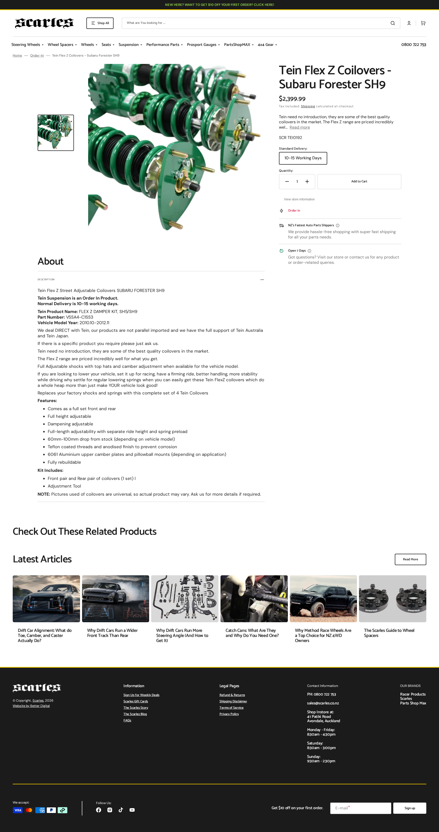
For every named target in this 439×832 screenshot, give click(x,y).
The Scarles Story (135, 707)
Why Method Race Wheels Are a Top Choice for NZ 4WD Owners (323, 636)
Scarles (38, 700)
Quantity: (286, 171)
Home (17, 56)
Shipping (308, 106)
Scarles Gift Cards (135, 701)
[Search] (393, 23)
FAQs (127, 720)
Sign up (410, 808)
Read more (300, 127)
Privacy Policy (229, 714)
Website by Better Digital (31, 706)
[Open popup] (337, 225)
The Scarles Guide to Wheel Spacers (389, 633)
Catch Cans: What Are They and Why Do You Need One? (252, 633)
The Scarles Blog (135, 714)
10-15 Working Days (305, 159)
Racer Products (413, 694)
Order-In (37, 56)
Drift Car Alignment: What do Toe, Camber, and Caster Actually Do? (45, 636)
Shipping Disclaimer (233, 701)
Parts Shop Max (413, 703)
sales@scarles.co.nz (323, 703)
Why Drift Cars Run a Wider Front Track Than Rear (112, 633)
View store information (299, 199)
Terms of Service (232, 707)
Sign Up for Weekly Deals (141, 695)
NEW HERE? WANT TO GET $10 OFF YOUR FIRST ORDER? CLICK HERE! (219, 5)
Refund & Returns (232, 695)
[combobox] (261, 23)
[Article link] (46, 613)
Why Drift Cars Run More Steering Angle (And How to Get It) (182, 636)
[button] (409, 23)
